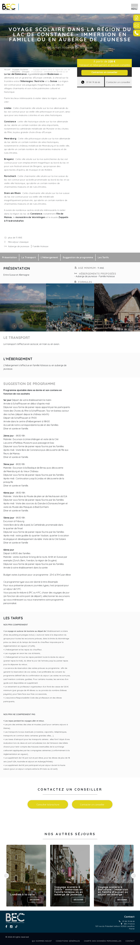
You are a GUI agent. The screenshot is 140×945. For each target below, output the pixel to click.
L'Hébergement (49, 257)
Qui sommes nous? (42, 941)
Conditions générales (68, 941)
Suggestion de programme (78, 257)
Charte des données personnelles (102, 941)
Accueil (7, 69)
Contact (130, 941)
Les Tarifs (103, 257)
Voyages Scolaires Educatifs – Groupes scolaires (20, 71)
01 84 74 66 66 (128, 921)
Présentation (9, 257)
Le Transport (28, 257)
